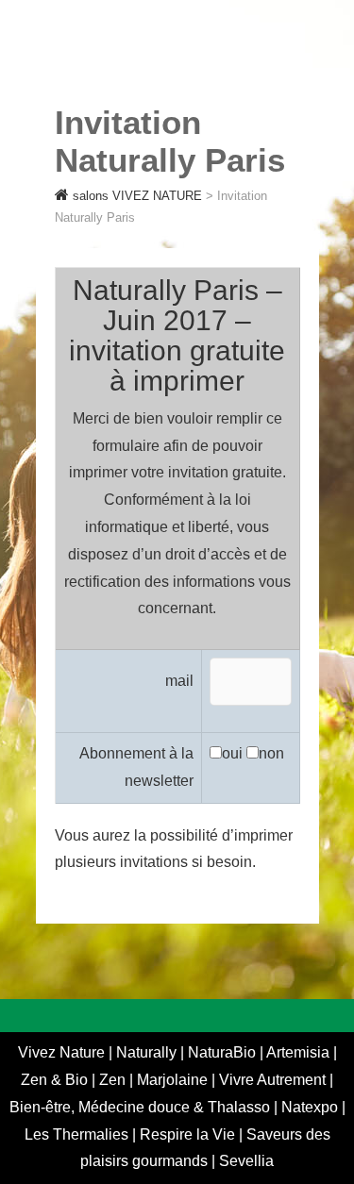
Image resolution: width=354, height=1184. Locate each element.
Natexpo (311, 1107)
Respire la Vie (187, 1134)
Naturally (148, 1052)
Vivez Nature (63, 1052)
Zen (114, 1080)
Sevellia (246, 1161)
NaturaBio (224, 1052)
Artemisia (299, 1052)
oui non (253, 753)
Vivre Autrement (274, 1080)
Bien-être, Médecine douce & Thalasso (141, 1107)
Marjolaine (174, 1080)
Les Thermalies (76, 1134)
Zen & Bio (56, 1080)
